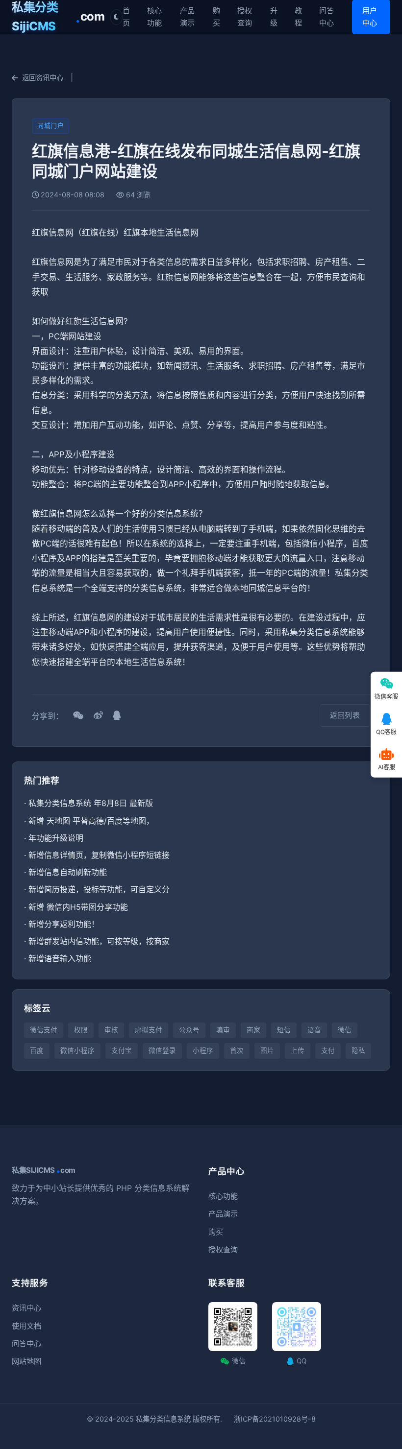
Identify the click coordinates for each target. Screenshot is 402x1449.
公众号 (189, 1030)
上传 (297, 1050)
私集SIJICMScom (43, 1170)
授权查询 (244, 16)
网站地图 (26, 1361)
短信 (284, 1030)
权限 (81, 1030)
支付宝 (121, 1050)
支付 (328, 1050)
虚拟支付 (148, 1030)
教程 (298, 16)
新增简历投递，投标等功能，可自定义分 (99, 889)
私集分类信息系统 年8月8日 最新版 (90, 803)
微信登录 (162, 1050)
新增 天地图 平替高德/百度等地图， (91, 821)
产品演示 (187, 16)
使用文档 (26, 1325)
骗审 (223, 1030)
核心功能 (154, 16)
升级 (273, 16)
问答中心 (326, 16)
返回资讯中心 (42, 77)
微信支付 (43, 1030)
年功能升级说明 (55, 838)
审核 (111, 1030)
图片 (267, 1050)
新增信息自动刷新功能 (67, 872)
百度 (37, 1050)
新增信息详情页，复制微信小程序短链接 (99, 855)
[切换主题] (116, 17)
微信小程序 (77, 1050)
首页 (126, 16)
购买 (216, 16)
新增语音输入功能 (59, 958)
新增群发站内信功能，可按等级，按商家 (99, 941)
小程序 (203, 1050)
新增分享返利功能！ (63, 924)
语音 (314, 1030)
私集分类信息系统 (163, 1419)
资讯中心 (26, 1307)
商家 (253, 1030)
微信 (345, 1030)
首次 (237, 1050)
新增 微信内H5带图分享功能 (78, 907)
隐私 (358, 1050)
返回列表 (345, 715)
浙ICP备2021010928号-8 (275, 1419)
